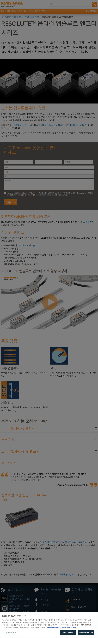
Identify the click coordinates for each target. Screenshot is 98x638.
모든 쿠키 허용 (68, 632)
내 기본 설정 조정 (10, 632)
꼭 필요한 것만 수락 (86, 632)
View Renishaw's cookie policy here (61, 627)
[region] (49, 625)
